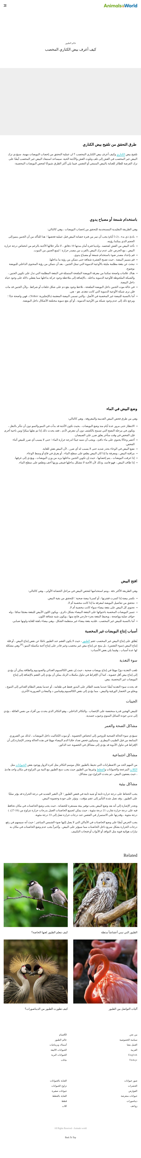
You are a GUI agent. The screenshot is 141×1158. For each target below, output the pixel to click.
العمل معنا (132, 1044)
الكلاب (133, 769)
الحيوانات (21, 764)
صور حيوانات (130, 1080)
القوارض (133, 1090)
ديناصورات (132, 1100)
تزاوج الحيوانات (59, 1085)
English (132, 1054)
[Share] (92, 58)
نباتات (64, 1059)
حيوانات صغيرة (59, 1090)
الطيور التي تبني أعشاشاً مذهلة (102, 21)
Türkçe (133, 1059)
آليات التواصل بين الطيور (123, 1008)
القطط (101, 769)
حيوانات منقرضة (129, 1096)
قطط (64, 1100)
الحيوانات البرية (59, 1054)
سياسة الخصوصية (128, 1039)
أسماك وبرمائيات (58, 1044)
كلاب (64, 1106)
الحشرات (132, 1085)
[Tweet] (82, 58)
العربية (134, 1049)
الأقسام (63, 1034)
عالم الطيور (70, 43)
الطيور (86, 641)
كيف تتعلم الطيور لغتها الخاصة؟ (32, 21)
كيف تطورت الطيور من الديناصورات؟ (46, 1008)
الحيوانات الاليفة (59, 1049)
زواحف (134, 1106)
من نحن (133, 1034)
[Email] (62, 58)
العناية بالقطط (59, 1096)
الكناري (121, 154)
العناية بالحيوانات (58, 1080)
